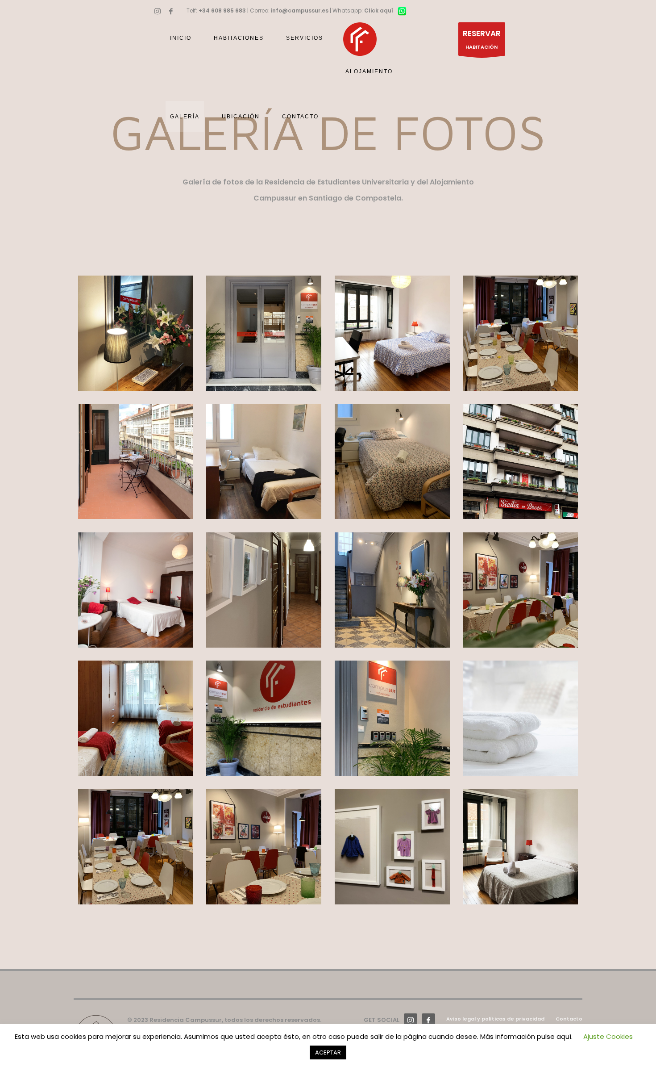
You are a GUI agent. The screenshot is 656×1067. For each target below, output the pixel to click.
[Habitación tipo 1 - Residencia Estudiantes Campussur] (392, 333)
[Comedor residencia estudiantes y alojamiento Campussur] (135, 846)
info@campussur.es (299, 10)
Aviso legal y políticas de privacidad (495, 1018)
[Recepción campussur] (135, 333)
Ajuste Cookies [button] (608, 1036)
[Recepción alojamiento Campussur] (392, 590)
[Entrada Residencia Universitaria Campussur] (263, 333)
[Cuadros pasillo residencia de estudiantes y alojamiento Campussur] (392, 846)
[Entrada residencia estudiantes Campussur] (263, 718)
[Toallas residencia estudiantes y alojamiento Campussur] (520, 718)
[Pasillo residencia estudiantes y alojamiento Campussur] (263, 590)
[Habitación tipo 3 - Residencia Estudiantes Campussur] (263, 461)
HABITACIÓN (482, 39)
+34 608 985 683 (222, 10)
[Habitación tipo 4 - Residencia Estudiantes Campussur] (392, 461)
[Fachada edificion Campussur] (520, 461)
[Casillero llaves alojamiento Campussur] (392, 718)
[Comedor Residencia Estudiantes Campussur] (520, 333)
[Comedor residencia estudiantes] (263, 846)
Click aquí (378, 10)
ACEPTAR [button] (328, 1052)
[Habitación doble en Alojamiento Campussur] (135, 718)
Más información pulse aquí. (526, 1036)
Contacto (569, 1018)
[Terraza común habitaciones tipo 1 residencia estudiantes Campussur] (135, 461)
